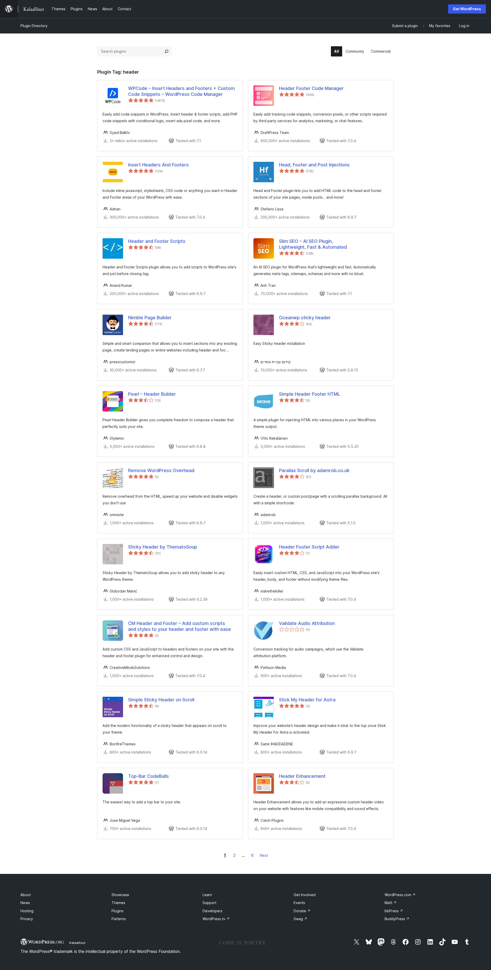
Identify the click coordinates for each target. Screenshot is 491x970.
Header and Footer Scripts (156, 241)
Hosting (27, 911)
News (25, 902)
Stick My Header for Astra (307, 699)
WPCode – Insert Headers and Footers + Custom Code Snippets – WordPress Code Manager (181, 91)
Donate (302, 911)
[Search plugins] (166, 51)
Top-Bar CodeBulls (148, 776)
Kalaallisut (77, 943)
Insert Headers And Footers (158, 164)
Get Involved (305, 895)
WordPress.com (400, 895)
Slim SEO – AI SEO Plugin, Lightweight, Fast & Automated (313, 244)
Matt (391, 902)
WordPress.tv (216, 919)
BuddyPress (397, 919)
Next (264, 855)
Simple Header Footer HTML (309, 394)
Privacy (26, 919)
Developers (212, 911)
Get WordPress (467, 9)
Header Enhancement (302, 776)
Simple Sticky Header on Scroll (161, 699)
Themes (118, 902)
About (25, 895)
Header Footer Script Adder (309, 547)
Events (299, 902)
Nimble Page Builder (150, 317)
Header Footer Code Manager (311, 88)
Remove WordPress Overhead (161, 470)
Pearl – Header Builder (152, 394)
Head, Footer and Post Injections (314, 164)
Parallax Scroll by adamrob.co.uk (314, 470)
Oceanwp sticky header (305, 317)
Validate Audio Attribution (307, 623)
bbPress (394, 911)
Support (209, 902)
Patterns (118, 919)
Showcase (120, 895)
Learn (207, 895)
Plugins (117, 911)
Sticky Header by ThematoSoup (162, 547)
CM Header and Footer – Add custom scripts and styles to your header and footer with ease (179, 626)
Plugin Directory (34, 26)
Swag (300, 919)
